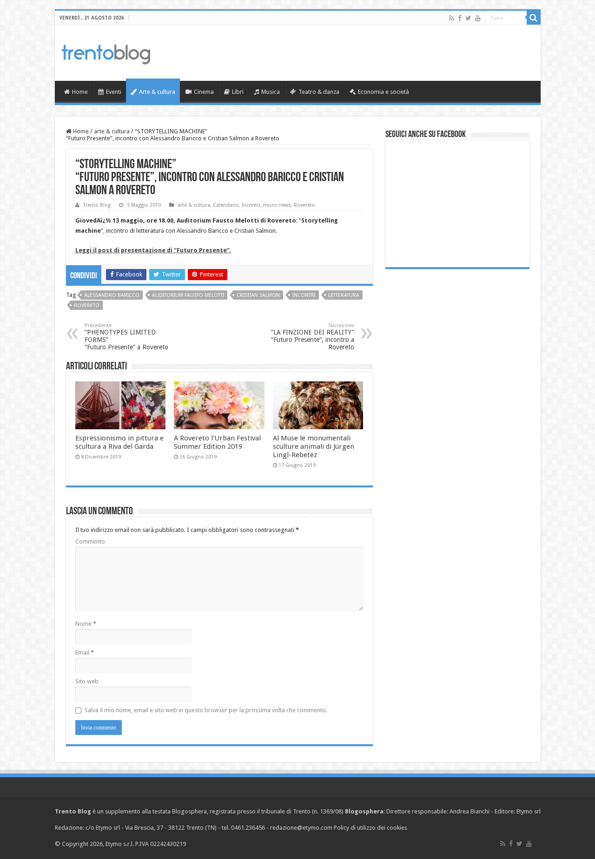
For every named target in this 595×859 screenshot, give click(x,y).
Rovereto (304, 205)
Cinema (204, 91)
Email (84, 652)
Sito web (87, 681)
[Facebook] (460, 18)
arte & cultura (112, 131)
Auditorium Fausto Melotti (188, 295)
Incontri (251, 205)
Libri (238, 91)
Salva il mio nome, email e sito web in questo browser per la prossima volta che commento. (206, 710)
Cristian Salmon (258, 295)
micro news (277, 205)
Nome (85, 623)
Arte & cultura (157, 91)
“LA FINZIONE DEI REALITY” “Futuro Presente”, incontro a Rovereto (312, 336)
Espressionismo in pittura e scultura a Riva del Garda (119, 442)
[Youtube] (478, 18)
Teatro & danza (318, 91)
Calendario (226, 205)
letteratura (343, 295)
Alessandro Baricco (111, 295)
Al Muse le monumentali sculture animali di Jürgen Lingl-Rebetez (313, 446)
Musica (270, 91)
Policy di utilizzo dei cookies (370, 827)
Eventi (113, 91)
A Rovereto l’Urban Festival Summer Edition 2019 (217, 442)
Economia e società (383, 91)
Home (80, 91)
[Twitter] (468, 18)
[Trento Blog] (106, 52)
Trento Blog (97, 205)
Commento (90, 541)
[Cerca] (534, 18)
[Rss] (451, 18)
